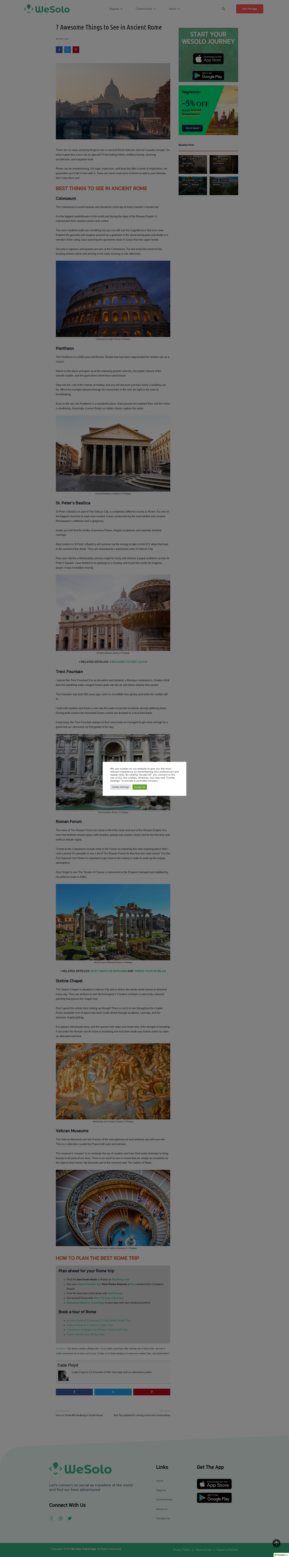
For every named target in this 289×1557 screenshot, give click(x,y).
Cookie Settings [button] (120, 787)
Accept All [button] (139, 787)
